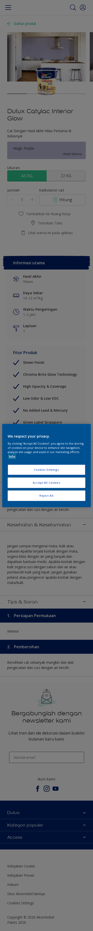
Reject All (46, 495)
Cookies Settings (46, 469)
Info (12, 456)
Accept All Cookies (46, 482)
